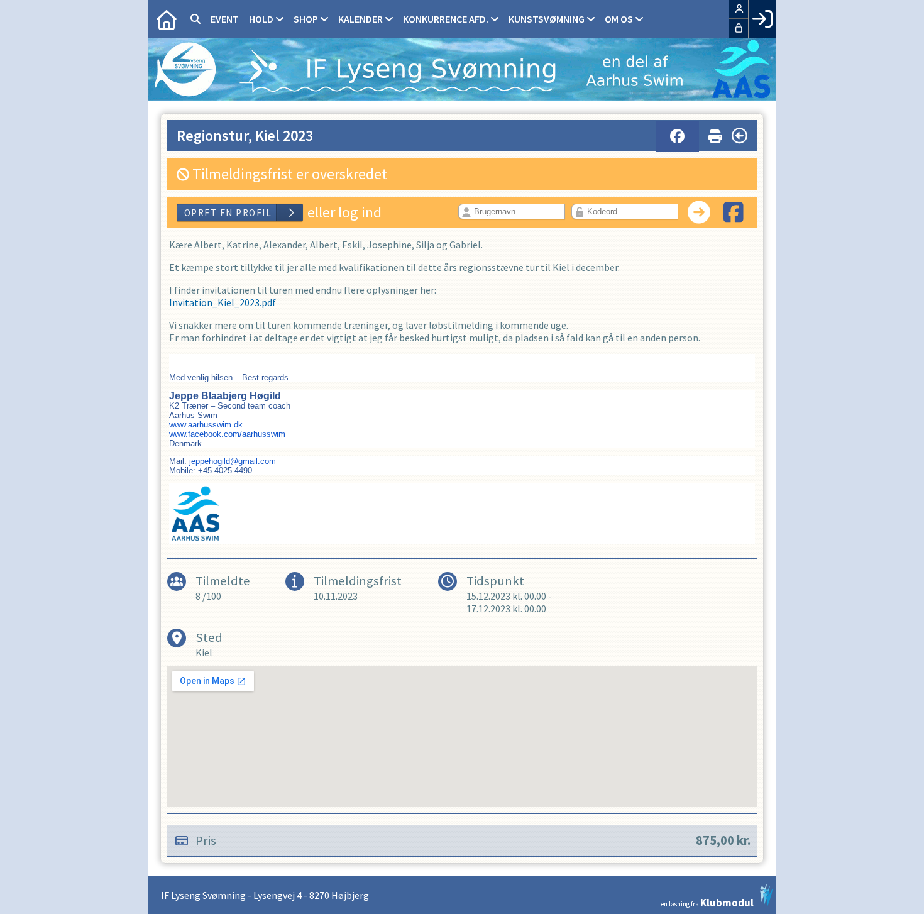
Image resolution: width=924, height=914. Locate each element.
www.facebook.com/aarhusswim (227, 434)
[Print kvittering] (715, 133)
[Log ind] (762, 19)
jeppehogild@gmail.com (232, 461)
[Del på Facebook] (677, 136)
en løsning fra (707, 902)
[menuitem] (166, 19)
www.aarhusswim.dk (206, 424)
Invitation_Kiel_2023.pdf (222, 302)
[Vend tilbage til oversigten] (739, 135)
